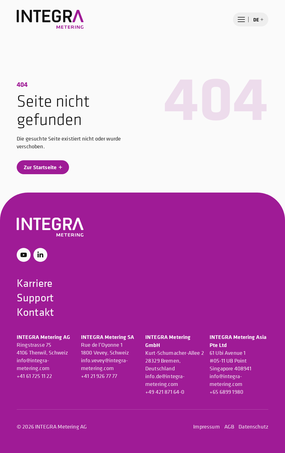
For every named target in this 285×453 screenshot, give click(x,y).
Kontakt (35, 312)
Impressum (206, 426)
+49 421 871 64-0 (165, 391)
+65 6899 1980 (226, 391)
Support (35, 297)
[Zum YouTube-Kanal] (24, 255)
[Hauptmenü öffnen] (241, 19)
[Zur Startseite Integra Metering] (50, 19)
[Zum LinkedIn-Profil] (40, 255)
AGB (229, 426)
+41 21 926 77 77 (99, 376)
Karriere (34, 283)
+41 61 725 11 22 (34, 376)
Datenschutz (253, 426)
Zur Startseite (40, 167)
